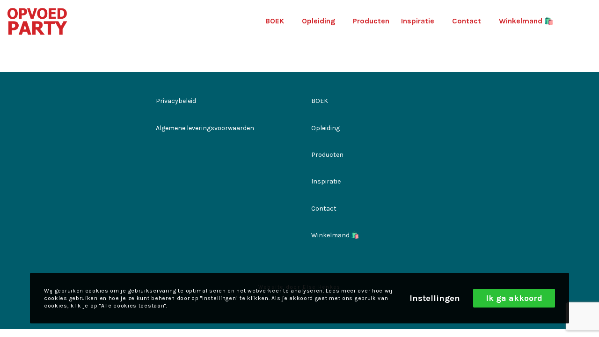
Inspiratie (326, 181)
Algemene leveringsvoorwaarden (205, 128)
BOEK (319, 101)
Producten (327, 155)
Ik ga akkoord (514, 298)
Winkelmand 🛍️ (335, 235)
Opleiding (325, 128)
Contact (323, 208)
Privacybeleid (176, 101)
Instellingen (434, 298)
